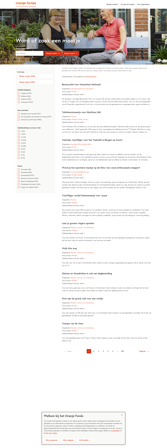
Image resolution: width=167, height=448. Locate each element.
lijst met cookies (51, 433)
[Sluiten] (122, 415)
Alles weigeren (68, 440)
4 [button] (103, 351)
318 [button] (122, 351)
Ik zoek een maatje (127, 4)
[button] (68, 351)
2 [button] (93, 351)
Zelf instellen (84, 440)
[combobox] (29, 53)
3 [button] (98, 351)
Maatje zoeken (69, 53)
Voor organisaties (143, 4)
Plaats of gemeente (23, 48)
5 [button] (108, 351)
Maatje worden (51, 53)
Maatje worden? (112, 4)
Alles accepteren (52, 440)
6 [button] (112, 351)
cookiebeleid (115, 431)
